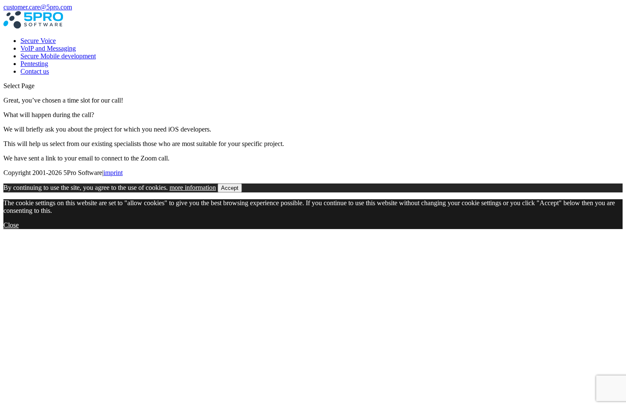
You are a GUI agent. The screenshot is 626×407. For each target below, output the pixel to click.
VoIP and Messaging (48, 48)
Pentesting (34, 63)
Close (11, 225)
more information (192, 187)
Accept (229, 188)
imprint (113, 172)
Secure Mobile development (58, 56)
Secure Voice (38, 40)
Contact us (34, 71)
